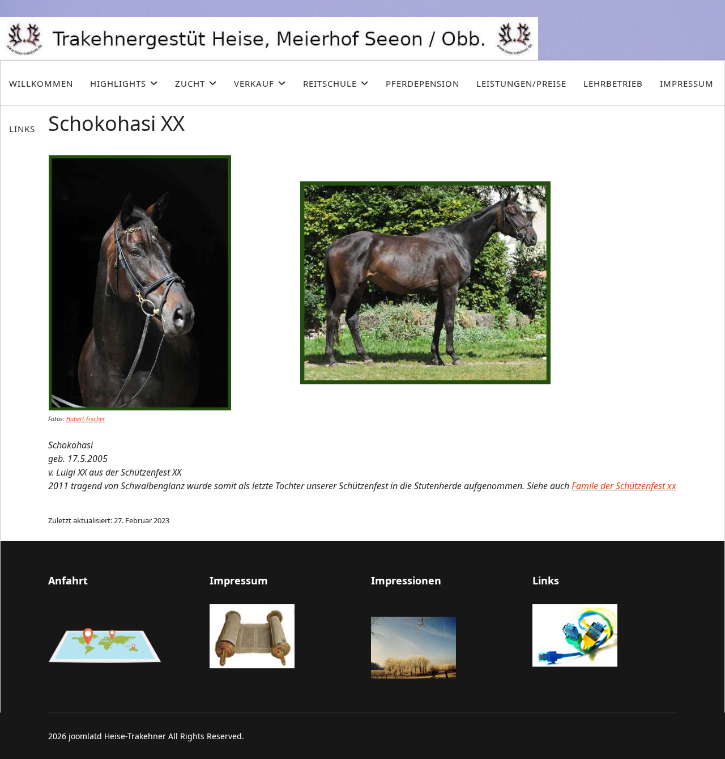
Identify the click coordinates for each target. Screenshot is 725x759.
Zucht (190, 83)
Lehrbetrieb (613, 83)
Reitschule (330, 83)
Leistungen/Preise (521, 83)
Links (22, 128)
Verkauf (254, 83)
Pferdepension (422, 83)
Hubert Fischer (85, 419)
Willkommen (41, 83)
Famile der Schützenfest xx (624, 486)
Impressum (687, 83)
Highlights (118, 83)
